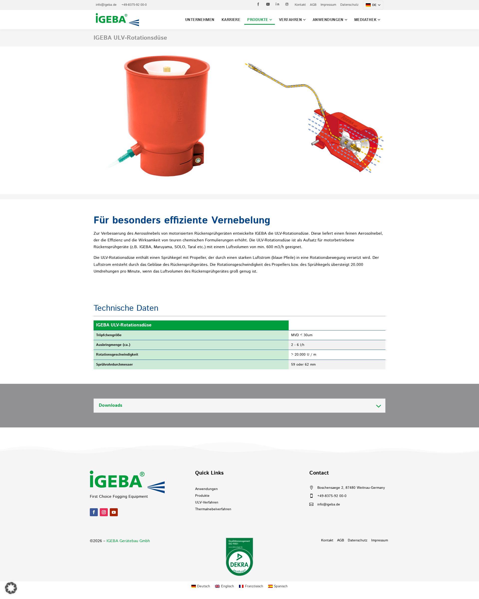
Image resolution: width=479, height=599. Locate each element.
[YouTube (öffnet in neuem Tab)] (268, 4)
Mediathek (365, 19)
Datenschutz (349, 4)
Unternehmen (200, 19)
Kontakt (300, 4)
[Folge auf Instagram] (104, 512)
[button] (11, 588)
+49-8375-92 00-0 (134, 4)
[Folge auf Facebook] (94, 512)
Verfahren (290, 19)
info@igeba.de (106, 4)
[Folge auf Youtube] (114, 512)
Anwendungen (328, 19)
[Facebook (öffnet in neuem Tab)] (258, 4)
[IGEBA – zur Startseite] (117, 19)
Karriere (231, 19)
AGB (313, 4)
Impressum (328, 4)
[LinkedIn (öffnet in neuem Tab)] (277, 4)
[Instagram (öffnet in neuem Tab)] (287, 4)
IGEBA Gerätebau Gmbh (128, 541)
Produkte (257, 19)
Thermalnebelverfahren (213, 509)
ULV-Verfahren (206, 502)
